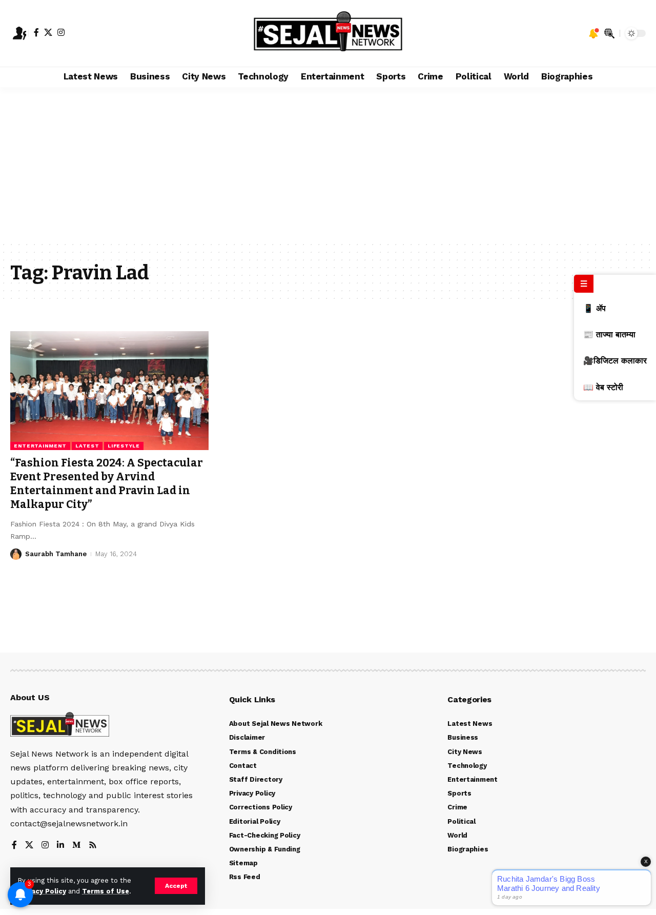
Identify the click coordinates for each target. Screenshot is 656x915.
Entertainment (40, 446)
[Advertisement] (328, 164)
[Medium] (76, 845)
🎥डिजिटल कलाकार (615, 360)
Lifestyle (123, 446)
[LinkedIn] (60, 845)
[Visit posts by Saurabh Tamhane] (16, 554)
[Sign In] (19, 33)
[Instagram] (61, 32)
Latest (87, 446)
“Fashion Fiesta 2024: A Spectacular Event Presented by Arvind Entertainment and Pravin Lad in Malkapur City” (106, 484)
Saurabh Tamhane (56, 554)
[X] (48, 32)
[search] (609, 33)
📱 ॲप (594, 308)
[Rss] (92, 845)
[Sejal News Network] (328, 33)
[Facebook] (36, 32)
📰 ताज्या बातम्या (609, 334)
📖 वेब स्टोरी (603, 387)
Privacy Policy (42, 891)
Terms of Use (105, 891)
